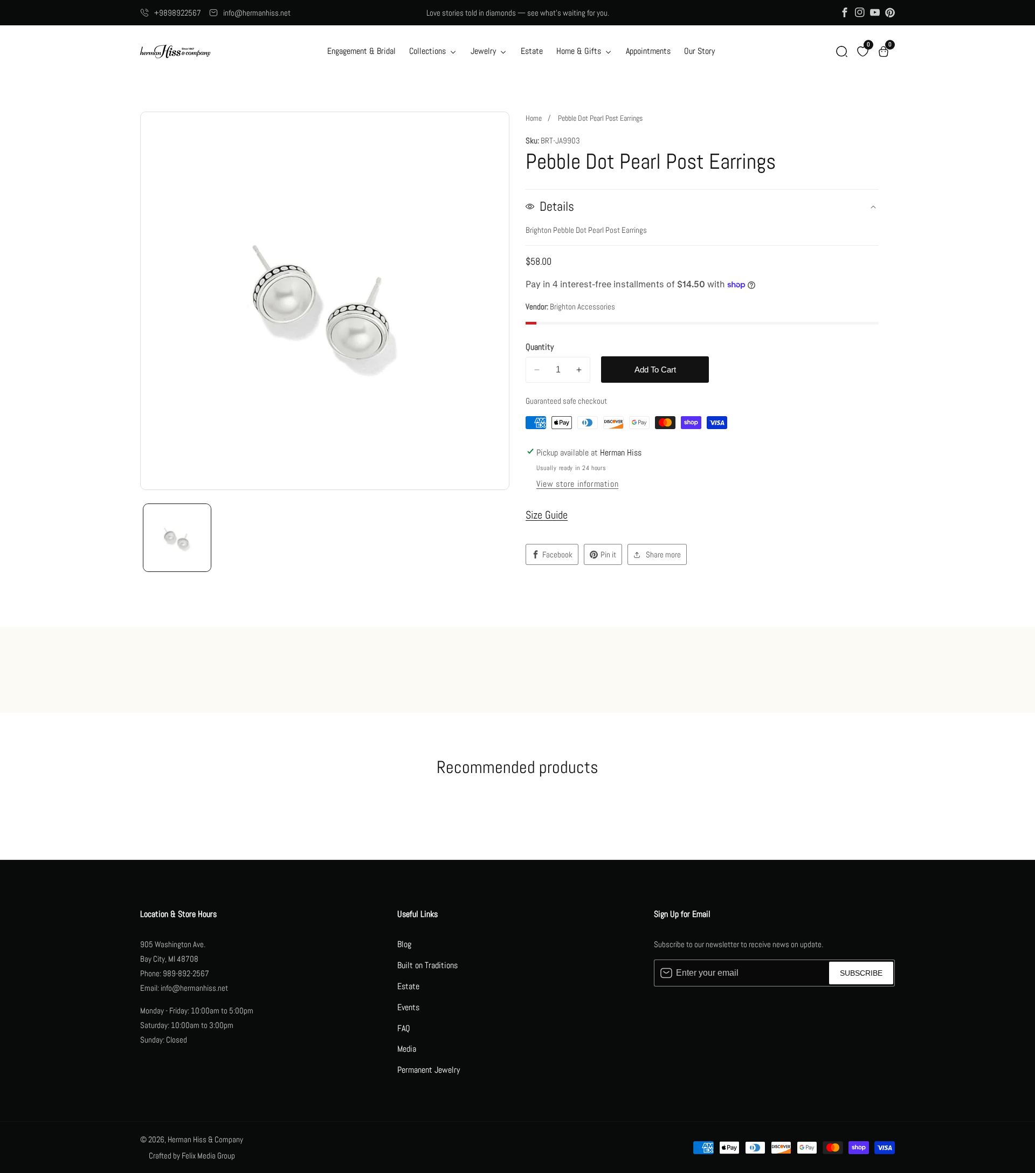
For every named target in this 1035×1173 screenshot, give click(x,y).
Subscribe (861, 973)
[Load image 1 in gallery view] (177, 537)
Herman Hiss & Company (205, 1139)
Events (408, 1007)
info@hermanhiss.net (257, 13)
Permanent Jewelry (428, 1069)
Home (534, 118)
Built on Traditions (427, 965)
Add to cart (655, 369)
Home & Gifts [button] (579, 51)
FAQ (403, 1028)
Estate (532, 51)
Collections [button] (428, 51)
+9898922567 (177, 13)
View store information (577, 483)
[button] (841, 51)
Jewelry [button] (484, 51)
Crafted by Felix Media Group (192, 1155)
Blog (404, 944)
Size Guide (547, 515)
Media (406, 1048)
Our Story (699, 51)
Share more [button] (663, 554)
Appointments (648, 51)
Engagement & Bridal (361, 51)
